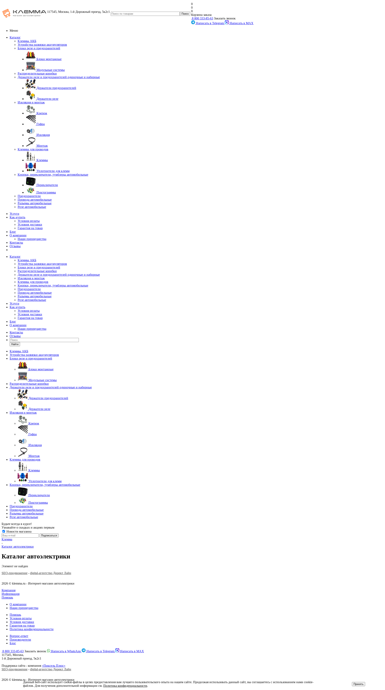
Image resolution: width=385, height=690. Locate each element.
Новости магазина (18, 531)
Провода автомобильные (35, 199)
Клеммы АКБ (27, 41)
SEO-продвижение (14, 573)
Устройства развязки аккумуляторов (42, 44)
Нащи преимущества (24, 608)
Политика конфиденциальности (32, 629)
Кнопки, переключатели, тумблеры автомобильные (53, 174)
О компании (18, 235)
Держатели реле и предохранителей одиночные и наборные (59, 77)
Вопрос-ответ (19, 636)
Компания (8, 590)
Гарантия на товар (30, 228)
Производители (20, 639)
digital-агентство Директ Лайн (50, 573)
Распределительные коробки (37, 73)
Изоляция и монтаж (31, 102)
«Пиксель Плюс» (53, 665)
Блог (13, 231)
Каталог (15, 37)
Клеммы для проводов (33, 149)
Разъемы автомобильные (35, 203)
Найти (14, 344)
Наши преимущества (32, 239)
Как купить (17, 217)
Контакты (16, 242)
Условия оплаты (29, 221)
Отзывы (15, 246)
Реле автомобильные (32, 207)
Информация (10, 594)
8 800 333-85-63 (202, 18)
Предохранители (29, 196)
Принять (359, 684)
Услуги (14, 213)
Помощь (7, 597)
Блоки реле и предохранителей (39, 48)
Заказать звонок (225, 18)
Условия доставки (30, 224)
